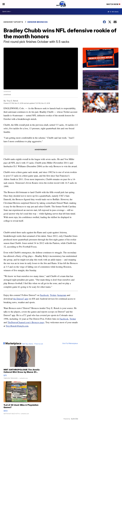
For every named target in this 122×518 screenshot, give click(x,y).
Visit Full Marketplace (70, 343)
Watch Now (112, 4)
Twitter (53, 295)
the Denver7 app (20, 298)
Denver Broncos (38, 22)
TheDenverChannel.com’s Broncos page (26, 322)
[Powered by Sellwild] (74, 419)
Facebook (44, 295)
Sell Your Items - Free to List (32, 344)
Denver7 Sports (13, 22)
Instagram (61, 295)
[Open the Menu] (3, 4)
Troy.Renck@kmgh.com (17, 325)
